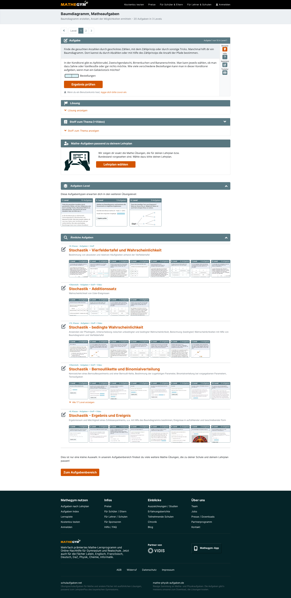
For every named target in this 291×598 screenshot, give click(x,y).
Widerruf (132, 569)
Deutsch (66, 557)
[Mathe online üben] (71, 541)
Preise (107, 506)
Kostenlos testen (70, 521)
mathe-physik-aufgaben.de (168, 582)
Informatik (106, 557)
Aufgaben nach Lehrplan (75, 506)
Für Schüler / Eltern (115, 511)
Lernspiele (67, 516)
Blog (150, 527)
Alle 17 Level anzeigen (83, 402)
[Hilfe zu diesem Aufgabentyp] (224, 57)
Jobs (194, 511)
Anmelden (66, 527)
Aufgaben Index (70, 511)
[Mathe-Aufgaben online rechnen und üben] (74, 4)
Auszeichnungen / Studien (163, 506)
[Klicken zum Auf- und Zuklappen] (225, 121)
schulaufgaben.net (71, 582)
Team (194, 506)
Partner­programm (201, 521)
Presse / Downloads (202, 516)
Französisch (115, 553)
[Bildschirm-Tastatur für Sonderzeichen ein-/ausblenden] (224, 72)
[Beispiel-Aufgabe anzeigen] (224, 49)
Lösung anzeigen (77, 110)
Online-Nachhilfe (71, 550)
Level (73, 30)
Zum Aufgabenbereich (80, 472)
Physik (83, 557)
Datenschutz (149, 569)
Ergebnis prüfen (83, 84)
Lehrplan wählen (116, 164)
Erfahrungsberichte (159, 511)
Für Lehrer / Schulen (115, 516)
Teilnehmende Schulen (161, 516)
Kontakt (195, 527)
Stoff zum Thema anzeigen (83, 130)
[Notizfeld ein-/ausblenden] (224, 65)
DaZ (75, 557)
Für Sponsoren (112, 521)
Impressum (168, 569)
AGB (119, 569)
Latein (90, 553)
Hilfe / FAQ (110, 527)
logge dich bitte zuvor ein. (114, 92)
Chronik (152, 521)
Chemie (94, 557)
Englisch (100, 553)
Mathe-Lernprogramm (102, 547)
